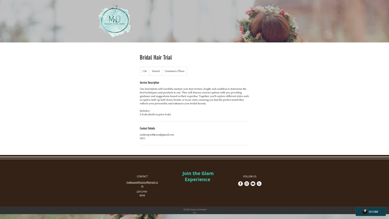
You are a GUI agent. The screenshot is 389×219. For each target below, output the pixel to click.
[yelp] (259, 183)
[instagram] (246, 183)
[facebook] (240, 183)
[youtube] (253, 183)
